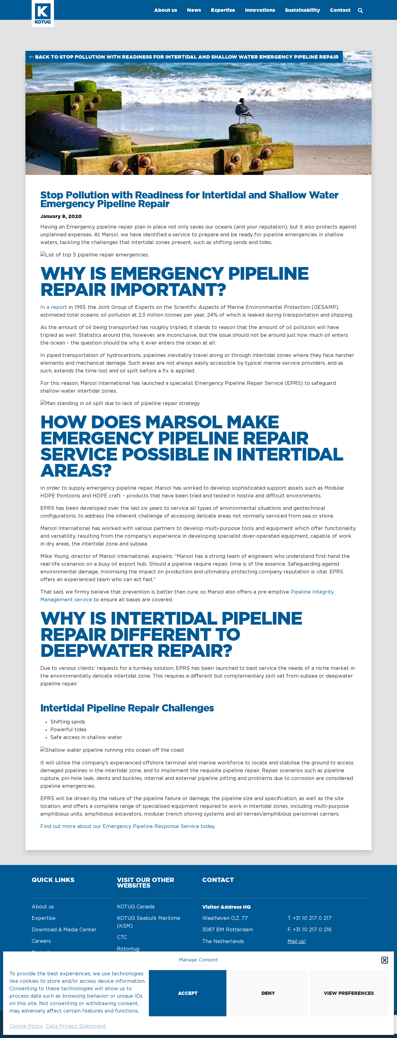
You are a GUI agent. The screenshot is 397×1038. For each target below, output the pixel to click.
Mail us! (297, 941)
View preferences (349, 993)
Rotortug (128, 949)
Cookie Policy (26, 1026)
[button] (384, 960)
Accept (188, 993)
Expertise (44, 918)
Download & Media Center (64, 929)
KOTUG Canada (135, 906)
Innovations (260, 10)
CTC (122, 937)
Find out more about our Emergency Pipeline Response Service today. (127, 826)
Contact (340, 10)
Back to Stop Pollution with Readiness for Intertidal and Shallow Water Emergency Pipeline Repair (186, 57)
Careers (41, 941)
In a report (53, 307)
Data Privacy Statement (76, 1026)
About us (43, 906)
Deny (268, 993)
